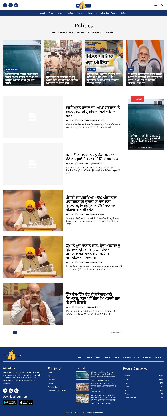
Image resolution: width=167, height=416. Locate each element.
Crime (72, 33)
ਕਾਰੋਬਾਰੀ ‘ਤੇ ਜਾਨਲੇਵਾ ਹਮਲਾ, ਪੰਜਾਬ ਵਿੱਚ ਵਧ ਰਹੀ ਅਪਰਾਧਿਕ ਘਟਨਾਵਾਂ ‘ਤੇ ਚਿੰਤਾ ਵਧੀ (103, 386)
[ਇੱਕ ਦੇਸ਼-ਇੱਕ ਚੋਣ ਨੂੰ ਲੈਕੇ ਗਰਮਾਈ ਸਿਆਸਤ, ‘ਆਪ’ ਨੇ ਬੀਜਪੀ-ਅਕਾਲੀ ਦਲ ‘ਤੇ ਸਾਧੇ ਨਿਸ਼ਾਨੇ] (33, 304)
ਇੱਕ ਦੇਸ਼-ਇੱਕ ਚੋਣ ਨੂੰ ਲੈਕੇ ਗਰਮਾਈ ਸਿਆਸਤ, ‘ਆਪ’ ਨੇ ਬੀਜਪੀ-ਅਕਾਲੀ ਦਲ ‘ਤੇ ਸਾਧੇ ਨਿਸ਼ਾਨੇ (93, 298)
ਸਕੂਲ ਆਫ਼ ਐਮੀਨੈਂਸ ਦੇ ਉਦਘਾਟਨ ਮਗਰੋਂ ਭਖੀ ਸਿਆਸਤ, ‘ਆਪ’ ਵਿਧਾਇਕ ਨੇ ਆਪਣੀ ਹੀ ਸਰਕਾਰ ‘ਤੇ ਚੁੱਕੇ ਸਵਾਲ (104, 397)
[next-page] (37, 332)
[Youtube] (16, 5)
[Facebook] (5, 5)
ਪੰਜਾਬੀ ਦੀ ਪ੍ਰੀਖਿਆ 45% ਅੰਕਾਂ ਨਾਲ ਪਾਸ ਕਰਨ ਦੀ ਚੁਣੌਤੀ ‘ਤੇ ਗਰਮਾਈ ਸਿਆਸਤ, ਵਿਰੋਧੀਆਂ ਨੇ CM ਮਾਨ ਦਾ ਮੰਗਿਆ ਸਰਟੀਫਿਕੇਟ (91, 203)
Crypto (80, 33)
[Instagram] (10, 5)
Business (62, 33)
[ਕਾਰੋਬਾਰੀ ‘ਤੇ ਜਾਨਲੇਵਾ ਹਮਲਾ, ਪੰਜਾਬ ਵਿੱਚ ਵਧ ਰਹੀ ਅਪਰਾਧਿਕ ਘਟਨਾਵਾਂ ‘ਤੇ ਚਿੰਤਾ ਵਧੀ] (63, 63)
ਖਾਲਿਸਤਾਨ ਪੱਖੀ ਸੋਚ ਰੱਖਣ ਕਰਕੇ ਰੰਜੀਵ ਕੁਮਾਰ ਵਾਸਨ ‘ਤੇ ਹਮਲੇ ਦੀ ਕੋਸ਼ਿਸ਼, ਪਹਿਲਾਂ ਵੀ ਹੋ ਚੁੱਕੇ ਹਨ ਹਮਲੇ (145, 139)
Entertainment (95, 33)
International (12, 69)
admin (132, 147)
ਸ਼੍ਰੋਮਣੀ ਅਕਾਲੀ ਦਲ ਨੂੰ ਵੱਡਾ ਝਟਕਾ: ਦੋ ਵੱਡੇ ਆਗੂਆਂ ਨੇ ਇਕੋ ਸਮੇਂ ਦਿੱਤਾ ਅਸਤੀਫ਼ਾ (92, 156)
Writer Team (83, 120)
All (53, 33)
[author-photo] (76, 120)
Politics (91, 69)
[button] (159, 5)
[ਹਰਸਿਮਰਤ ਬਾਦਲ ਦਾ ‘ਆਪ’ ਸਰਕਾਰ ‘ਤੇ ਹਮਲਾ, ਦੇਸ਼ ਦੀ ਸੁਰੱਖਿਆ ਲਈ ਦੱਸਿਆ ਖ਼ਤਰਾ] (33, 117)
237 (30, 332)
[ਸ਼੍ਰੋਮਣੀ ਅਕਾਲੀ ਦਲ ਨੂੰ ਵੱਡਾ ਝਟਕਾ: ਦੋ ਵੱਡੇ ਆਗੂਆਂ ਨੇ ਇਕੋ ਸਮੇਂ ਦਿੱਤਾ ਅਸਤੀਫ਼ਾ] (33, 164)
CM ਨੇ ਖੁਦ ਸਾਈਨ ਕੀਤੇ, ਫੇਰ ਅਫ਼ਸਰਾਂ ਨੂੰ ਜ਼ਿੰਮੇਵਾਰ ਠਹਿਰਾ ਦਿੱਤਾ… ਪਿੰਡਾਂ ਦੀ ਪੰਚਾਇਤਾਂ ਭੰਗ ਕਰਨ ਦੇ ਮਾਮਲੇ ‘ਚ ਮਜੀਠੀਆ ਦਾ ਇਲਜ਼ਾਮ (93, 251)
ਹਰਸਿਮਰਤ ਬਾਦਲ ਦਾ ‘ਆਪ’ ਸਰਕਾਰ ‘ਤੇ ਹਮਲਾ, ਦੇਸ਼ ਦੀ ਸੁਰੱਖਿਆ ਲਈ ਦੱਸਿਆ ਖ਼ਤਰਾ (93, 111)
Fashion (109, 33)
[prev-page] (5, 332)
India (49, 72)
